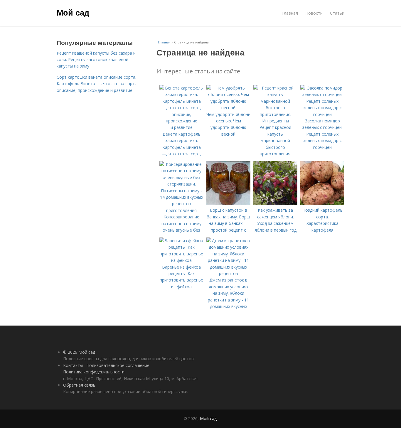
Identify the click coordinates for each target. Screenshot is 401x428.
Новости (314, 13)
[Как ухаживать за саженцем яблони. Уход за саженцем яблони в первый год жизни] (275, 203)
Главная (290, 13)
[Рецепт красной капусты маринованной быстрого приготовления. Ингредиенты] (275, 121)
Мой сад (73, 12)
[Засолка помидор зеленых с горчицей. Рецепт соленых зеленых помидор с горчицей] (322, 114)
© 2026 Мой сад (79, 352)
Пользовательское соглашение (117, 365)
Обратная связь (79, 385)
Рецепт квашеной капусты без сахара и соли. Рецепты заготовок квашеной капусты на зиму (96, 59)
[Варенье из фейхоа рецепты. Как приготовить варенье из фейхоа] (181, 260)
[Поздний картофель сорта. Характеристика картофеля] (322, 203)
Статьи (337, 13)
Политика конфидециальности (93, 372)
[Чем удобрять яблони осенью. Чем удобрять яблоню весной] (228, 107)
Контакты (73, 365)
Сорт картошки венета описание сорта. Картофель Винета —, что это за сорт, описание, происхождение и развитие (96, 83)
